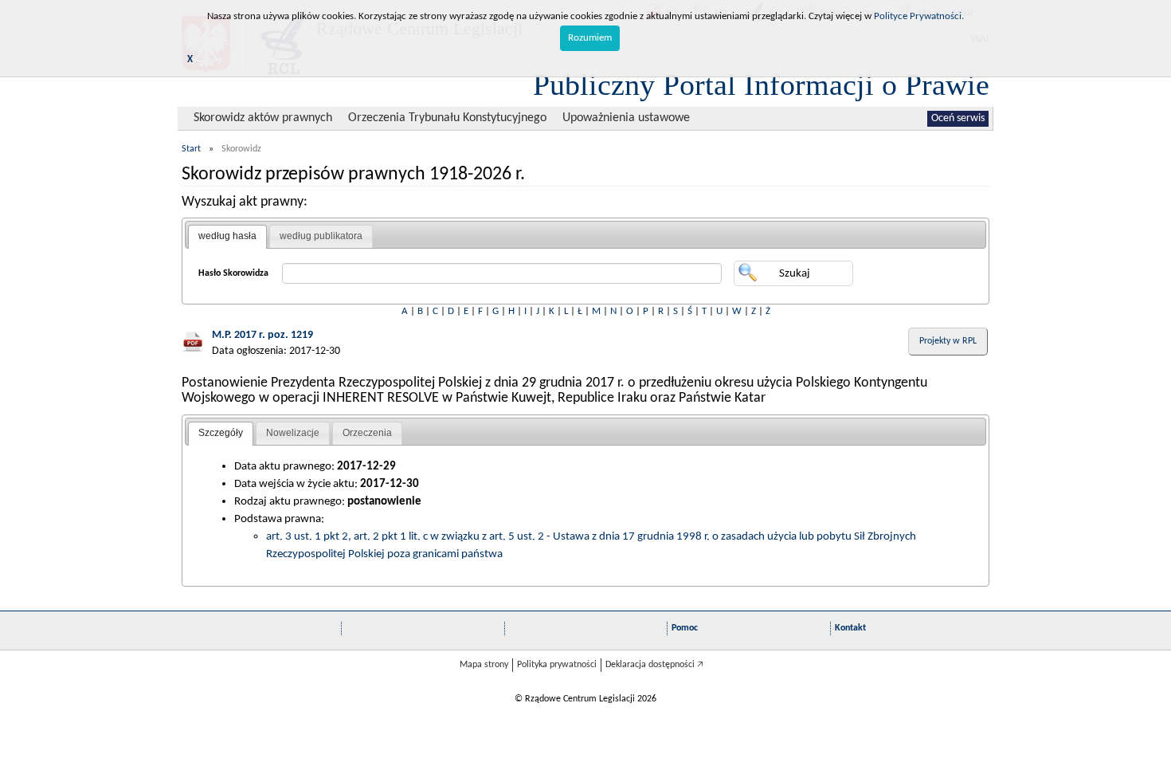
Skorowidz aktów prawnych (263, 118)
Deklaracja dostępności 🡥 (654, 665)
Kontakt (850, 628)
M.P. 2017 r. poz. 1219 (262, 335)
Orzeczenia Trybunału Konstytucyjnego (447, 118)
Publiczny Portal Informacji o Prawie (761, 84)
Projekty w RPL (948, 341)
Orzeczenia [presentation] (367, 432)
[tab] (227, 237)
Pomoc (685, 628)
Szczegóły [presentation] (220, 432)
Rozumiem (590, 38)
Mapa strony (484, 665)
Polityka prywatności (557, 665)
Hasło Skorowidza (233, 273)
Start (191, 149)
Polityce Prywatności (917, 16)
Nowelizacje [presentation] (292, 432)
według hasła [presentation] (227, 236)
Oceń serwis (958, 118)
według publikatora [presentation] (321, 236)
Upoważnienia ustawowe (626, 118)
